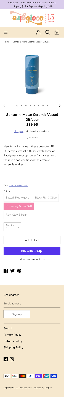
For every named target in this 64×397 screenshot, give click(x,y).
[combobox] (12, 226)
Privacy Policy (12, 335)
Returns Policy (13, 341)
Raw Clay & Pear (16, 215)
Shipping (19, 131)
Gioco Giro (26, 387)
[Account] (38, 31)
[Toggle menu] (6, 32)
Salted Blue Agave (17, 198)
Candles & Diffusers (18, 185)
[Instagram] (12, 359)
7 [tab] (43, 105)
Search (8, 328)
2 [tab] (21, 105)
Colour (7, 191)
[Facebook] (6, 359)
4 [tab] (30, 105)
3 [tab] (25, 105)
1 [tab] (17, 105)
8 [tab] (47, 105)
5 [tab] (34, 105)
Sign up (17, 314)
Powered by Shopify (42, 387)
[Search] (47, 31)
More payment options (32, 259)
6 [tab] (38, 105)
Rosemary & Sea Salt (19, 206)
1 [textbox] (7, 228)
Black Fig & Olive (46, 198)
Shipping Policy (13, 347)
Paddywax (33, 137)
